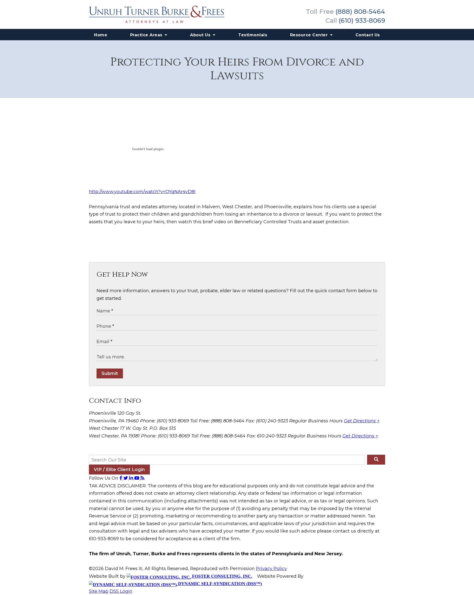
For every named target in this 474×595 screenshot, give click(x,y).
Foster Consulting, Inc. (221, 576)
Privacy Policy (271, 568)
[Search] (376, 460)
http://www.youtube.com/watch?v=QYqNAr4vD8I (142, 191)
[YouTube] (137, 478)
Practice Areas (147, 35)
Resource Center (309, 35)
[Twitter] (126, 478)
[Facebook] (121, 478)
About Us (201, 35)
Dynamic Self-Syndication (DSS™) (219, 583)
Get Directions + (361, 421)
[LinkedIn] (131, 478)
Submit (109, 373)
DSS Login (121, 591)
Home (100, 35)
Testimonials (252, 35)
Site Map (98, 591)
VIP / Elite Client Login (119, 469)
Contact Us (368, 35)
